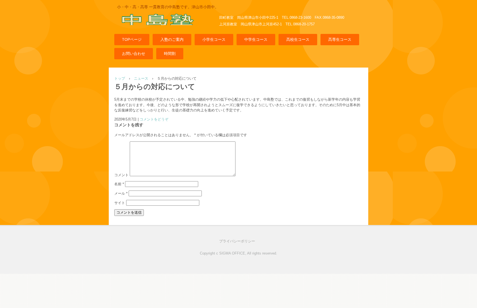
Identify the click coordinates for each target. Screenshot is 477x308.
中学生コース (255, 39)
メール (121, 193)
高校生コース (297, 39)
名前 (119, 184)
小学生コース (214, 39)
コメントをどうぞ (154, 119)
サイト (119, 203)
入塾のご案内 (172, 39)
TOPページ (132, 39)
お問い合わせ (133, 53)
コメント (121, 175)
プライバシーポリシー (237, 241)
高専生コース (339, 39)
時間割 (170, 53)
